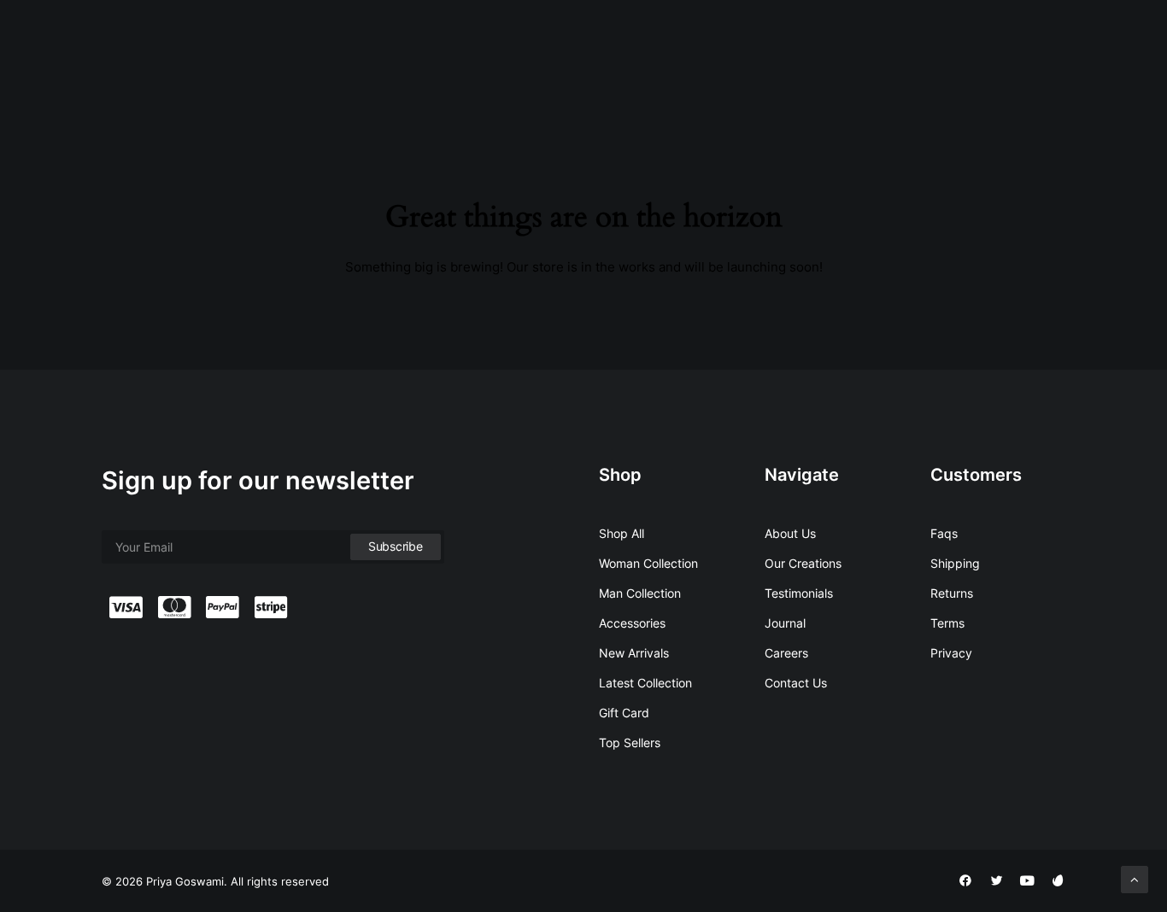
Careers (786, 653)
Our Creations (803, 563)
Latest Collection (645, 682)
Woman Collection (648, 563)
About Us (790, 533)
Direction (826, 53)
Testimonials (799, 593)
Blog (894, 53)
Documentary (634, 53)
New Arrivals (634, 653)
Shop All (621, 533)
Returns (951, 593)
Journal (785, 623)
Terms (947, 623)
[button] (1041, 54)
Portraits (541, 53)
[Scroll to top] (1134, 878)
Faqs (944, 533)
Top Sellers (629, 742)
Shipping (955, 563)
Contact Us (967, 53)
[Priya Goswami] (125, 54)
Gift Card (624, 712)
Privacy (951, 653)
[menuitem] (472, 54)
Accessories (632, 623)
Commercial (736, 53)
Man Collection (640, 593)
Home (471, 53)
